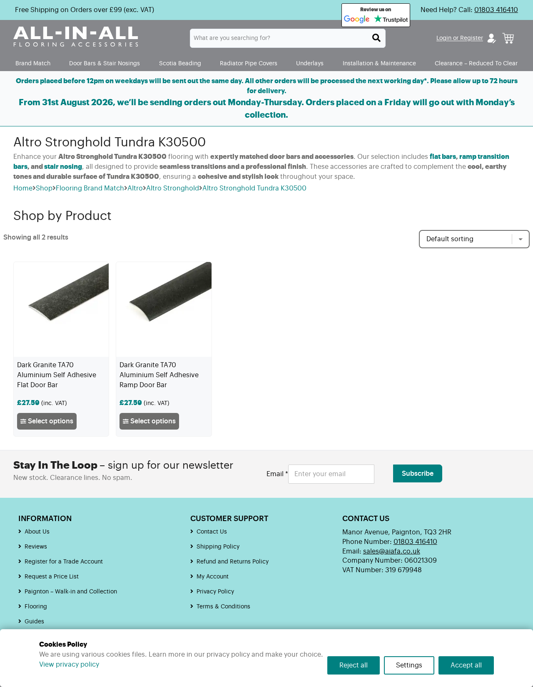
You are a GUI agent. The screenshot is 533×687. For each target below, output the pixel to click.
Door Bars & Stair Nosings (104, 63)
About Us (37, 532)
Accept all (466, 665)
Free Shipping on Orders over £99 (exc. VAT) (84, 10)
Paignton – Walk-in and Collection (71, 592)
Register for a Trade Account (64, 562)
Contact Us (212, 532)
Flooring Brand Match (90, 188)
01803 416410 (496, 10)
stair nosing (63, 166)
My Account (213, 577)
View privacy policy (69, 664)
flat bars (443, 156)
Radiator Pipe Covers (248, 63)
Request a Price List (52, 577)
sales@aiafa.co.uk (391, 551)
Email (277, 474)
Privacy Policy (215, 592)
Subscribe (417, 473)
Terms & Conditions (223, 607)
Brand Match (32, 63)
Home (22, 188)
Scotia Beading (180, 63)
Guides (34, 622)
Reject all (353, 665)
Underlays (310, 63)
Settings (409, 665)
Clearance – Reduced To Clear (476, 63)
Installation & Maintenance (379, 63)
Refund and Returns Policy (233, 562)
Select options (49, 421)
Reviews (36, 547)
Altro (135, 188)
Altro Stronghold (172, 188)
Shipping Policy (218, 547)
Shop (44, 188)
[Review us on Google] (357, 19)
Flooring (36, 607)
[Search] (376, 38)
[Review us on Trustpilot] (391, 20)
